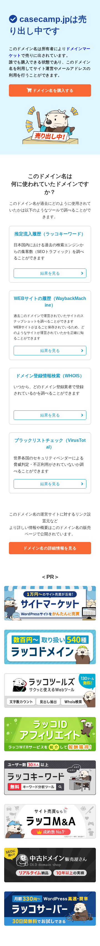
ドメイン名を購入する (53, 90)
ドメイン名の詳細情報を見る (49, 548)
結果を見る (50, 273)
